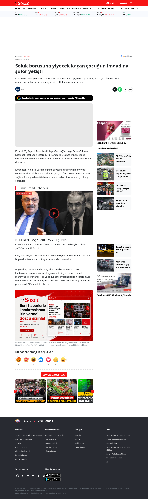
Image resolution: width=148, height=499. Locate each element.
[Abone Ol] (126, 56)
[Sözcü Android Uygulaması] (53, 479)
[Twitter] (28, 475)
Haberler (19, 429)
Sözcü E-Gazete (51, 447)
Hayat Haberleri (21, 455)
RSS (106, 462)
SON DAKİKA (20, 9)
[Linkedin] (43, 475)
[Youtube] (33, 475)
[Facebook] (22, 475)
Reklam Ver (79, 443)
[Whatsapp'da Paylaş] (119, 89)
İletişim (78, 435)
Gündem (27, 56)
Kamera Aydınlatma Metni (115, 454)
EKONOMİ (52, 9)
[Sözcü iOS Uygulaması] (53, 475)
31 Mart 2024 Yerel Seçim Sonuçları (29, 435)
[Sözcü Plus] (49, 421)
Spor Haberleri (51, 443)
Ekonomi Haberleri (22, 451)
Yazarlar (18, 443)
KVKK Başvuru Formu (113, 458)
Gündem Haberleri (107, 148)
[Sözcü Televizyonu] (17, 421)
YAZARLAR (32, 9)
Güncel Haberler (52, 429)
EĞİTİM (120, 9)
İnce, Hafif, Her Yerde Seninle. (111, 143)
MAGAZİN (102, 9)
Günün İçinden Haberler (54, 435)
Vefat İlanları (80, 447)
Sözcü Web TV (50, 439)
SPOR (85, 9)
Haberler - (19, 56)
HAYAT (92, 9)
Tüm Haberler (50, 451)
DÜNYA (62, 9)
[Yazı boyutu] (130, 89)
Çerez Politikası (111, 443)
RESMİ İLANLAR (131, 9)
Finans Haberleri (21, 447)
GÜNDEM (42, 9)
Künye (77, 439)
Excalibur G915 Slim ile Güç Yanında (114, 295)
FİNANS (111, 9)
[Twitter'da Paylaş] (114, 89)
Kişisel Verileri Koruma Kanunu (117, 435)
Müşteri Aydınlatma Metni (115, 439)
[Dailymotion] (38, 475)
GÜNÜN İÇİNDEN (74, 9)
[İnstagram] (17, 475)
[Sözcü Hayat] (38, 421)
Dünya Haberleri (21, 459)
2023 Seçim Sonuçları (23, 439)
